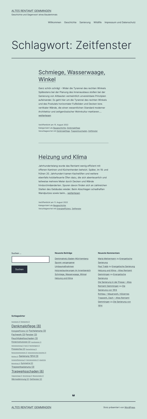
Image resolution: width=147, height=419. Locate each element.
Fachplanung (37, 330)
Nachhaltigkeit (34, 345)
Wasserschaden (38, 376)
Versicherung (27, 376)
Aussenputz (15, 322)
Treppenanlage (16, 376)
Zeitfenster (93, 131)
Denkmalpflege (73, 128)
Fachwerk (18, 334)
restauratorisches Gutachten (37, 352)
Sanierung (84, 22)
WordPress (129, 407)
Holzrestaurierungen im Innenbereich (73, 270)
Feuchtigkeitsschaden (24, 338)
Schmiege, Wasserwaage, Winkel (70, 274)
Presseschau (18, 349)
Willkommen (54, 22)
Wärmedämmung (20, 379)
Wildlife (98, 22)
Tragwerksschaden (79, 131)
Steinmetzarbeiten (32, 360)
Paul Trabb (103, 266)
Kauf (26, 345)
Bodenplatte (25, 322)
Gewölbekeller (36, 342)
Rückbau (14, 356)
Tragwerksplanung (22, 366)
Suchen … (16, 253)
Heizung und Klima (62, 156)
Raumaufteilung (31, 349)
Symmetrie (27, 363)
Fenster (31, 334)
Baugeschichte (59, 128)
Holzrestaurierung (17, 345)
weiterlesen (44, 115)
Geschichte (70, 22)
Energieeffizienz (64, 208)
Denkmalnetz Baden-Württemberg (71, 258)
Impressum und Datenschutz (120, 22)
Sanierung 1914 (28, 356)
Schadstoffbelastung (18, 360)
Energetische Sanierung (123, 266)
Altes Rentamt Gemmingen (31, 10)
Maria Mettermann (107, 258)
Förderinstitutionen (21, 342)
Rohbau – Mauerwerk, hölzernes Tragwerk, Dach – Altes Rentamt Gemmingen (113, 298)
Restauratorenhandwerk (19, 352)
